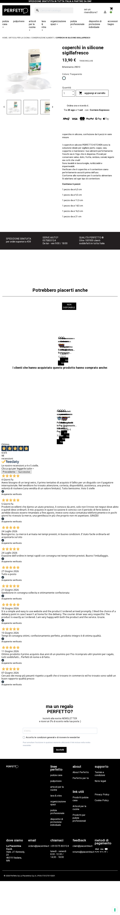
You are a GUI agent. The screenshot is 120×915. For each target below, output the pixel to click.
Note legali (100, 781)
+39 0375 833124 (59, 846)
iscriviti (60, 750)
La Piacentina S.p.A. (28, 876)
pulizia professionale (57, 812)
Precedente (9, 471)
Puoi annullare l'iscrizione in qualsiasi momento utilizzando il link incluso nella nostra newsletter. (56, 743)
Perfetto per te (81, 778)
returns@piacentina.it (83, 851)
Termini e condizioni (100, 774)
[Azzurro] (59, 418)
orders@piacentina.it (38, 846)
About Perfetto (81, 772)
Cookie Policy (102, 800)
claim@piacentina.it (82, 846)
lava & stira (56, 795)
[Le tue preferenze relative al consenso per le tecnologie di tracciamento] (115, 910)
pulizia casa (56, 775)
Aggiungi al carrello (92, 93)
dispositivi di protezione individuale (56, 822)
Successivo (24, 471)
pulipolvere (56, 781)
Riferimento (68, 67)
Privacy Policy (102, 794)
